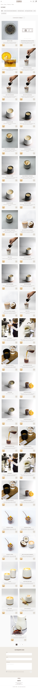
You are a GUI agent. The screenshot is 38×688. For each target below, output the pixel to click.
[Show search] (30, 1)
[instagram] (20, 681)
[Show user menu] (33, 1)
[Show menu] (1, 1)
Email (7, 657)
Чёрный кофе (21, 10)
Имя (7, 652)
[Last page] (22, 644)
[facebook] (18, 681)
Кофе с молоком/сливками (10, 10)
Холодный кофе (28, 10)
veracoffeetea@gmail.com (19, 684)
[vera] (19, 1)
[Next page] (20, 644)
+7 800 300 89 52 (19, 683)
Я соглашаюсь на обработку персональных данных (6, 671)
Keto (35, 10)
